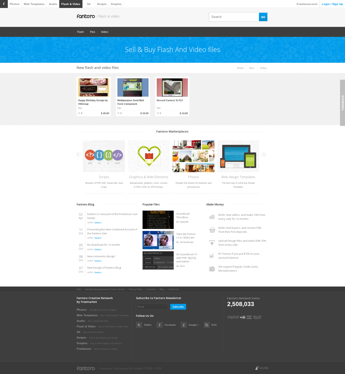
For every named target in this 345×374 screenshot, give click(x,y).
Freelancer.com (307, 4)
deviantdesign (186, 242)
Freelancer (84, 348)
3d (88, 4)
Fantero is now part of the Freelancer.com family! (112, 216)
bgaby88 (184, 222)
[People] (158, 228)
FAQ (79, 289)
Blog (162, 289)
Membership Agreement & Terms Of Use (105, 289)
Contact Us (173, 289)
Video (104, 32)
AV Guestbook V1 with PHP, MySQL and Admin (186, 257)
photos (15, 4)
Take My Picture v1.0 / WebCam (185, 235)
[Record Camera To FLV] (172, 96)
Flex (92, 32)
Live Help (263, 367)
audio (53, 4)
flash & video (70, 4)
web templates (34, 4)
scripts (102, 4)
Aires (182, 266)
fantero (98, 222)
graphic (116, 4)
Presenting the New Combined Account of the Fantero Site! (112, 231)
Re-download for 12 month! (103, 244)
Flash (80, 32)
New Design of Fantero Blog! (104, 267)
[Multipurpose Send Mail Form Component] (133, 96)
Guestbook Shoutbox (183, 215)
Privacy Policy (136, 289)
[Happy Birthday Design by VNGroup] (93, 96)
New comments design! (101, 256)
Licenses (151, 289)
